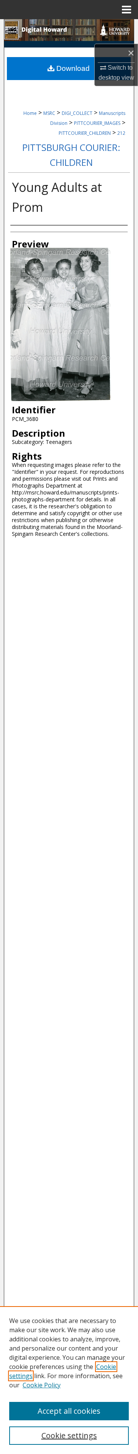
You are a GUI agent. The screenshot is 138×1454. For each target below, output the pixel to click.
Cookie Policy (42, 1385)
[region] (69, 1380)
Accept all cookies (69, 1411)
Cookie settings (69, 1435)
